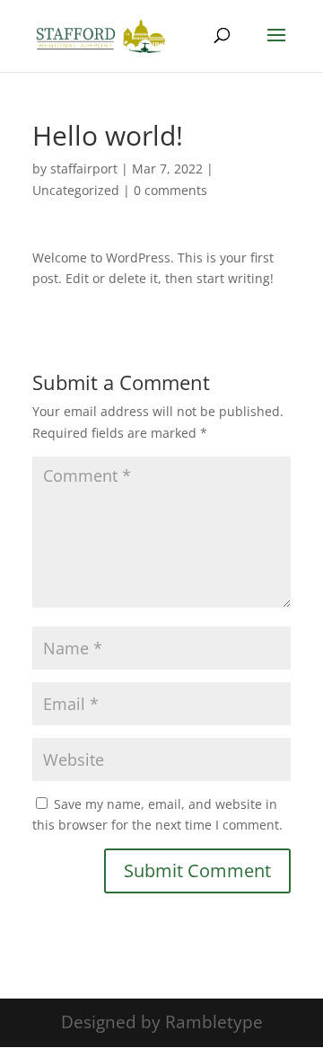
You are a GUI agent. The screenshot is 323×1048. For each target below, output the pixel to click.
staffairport (84, 168)
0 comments (170, 190)
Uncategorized (75, 190)
